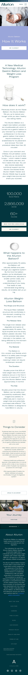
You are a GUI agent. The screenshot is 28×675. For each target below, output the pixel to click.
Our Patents (14, 625)
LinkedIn (20, 671)
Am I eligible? (14, 48)
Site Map (14, 643)
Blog (14, 620)
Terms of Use (14, 639)
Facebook (8, 671)
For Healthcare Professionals (8, 649)
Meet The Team (14, 601)
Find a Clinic (14, 615)
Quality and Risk (14, 634)
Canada (22, 1)
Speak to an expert (14, 493)
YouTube (12, 671)
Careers (14, 610)
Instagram (16, 671)
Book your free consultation (14, 224)
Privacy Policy (14, 629)
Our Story (14, 606)
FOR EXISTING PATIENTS (14, 654)
